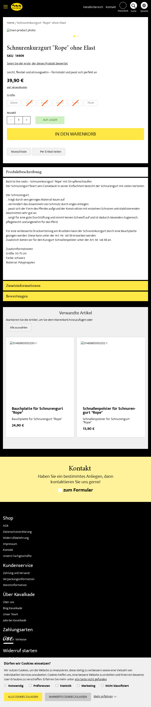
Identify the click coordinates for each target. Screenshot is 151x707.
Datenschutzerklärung (17, 532)
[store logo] (17, 7)
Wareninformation (15, 585)
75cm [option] (90, 103)
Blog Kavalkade (12, 608)
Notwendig (15, 686)
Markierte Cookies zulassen (68, 697)
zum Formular (78, 490)
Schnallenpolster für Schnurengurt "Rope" (109, 411)
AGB (5, 526)
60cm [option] (44, 103)
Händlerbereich (93, 7)
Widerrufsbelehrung (16, 538)
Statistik (65, 686)
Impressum (10, 544)
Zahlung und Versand (16, 573)
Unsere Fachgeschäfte (17, 556)
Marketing (88, 686)
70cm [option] (75, 103)
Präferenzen (41, 686)
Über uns (8, 602)
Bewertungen (17, 296)
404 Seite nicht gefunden (91, 679)
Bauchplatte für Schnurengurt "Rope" (37, 411)
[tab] (75, 172)
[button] (144, 7)
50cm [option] (13, 103)
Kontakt (111, 7)
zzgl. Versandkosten (17, 87)
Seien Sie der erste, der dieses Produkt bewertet (37, 63)
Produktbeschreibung (23, 172)
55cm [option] (29, 103)
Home (11, 23)
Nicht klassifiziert (117, 686)
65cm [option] (60, 103)
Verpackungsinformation (18, 579)
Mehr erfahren (103, 697)
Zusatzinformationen (23, 286)
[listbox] (75, 103)
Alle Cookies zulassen (23, 697)
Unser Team (10, 614)
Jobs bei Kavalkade (14, 620)
